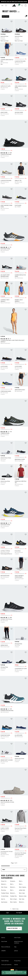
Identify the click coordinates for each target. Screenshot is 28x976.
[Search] (22, 5)
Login (7, 912)
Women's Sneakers (12, 887)
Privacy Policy (17, 960)
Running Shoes (3, 890)
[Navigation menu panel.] (2, 5)
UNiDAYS (3, 950)
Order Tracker (17, 937)
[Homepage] (14, 6)
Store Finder (4, 941)
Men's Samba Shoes (13, 902)
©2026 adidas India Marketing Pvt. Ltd (14, 974)
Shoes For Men (3, 881)
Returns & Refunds (5, 946)
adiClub (16, 950)
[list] (11, 16)
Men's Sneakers (12, 884)
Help (15, 946)
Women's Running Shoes (12, 893)
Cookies (16, 964)
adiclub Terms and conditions (18, 942)
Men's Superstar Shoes (21, 884)
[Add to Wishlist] (11, 21)
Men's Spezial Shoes (22, 887)
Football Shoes (5, 893)
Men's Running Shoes (12, 890)
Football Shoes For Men (14, 896)
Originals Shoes (12, 881)
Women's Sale (22, 896)
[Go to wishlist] (6, 5)
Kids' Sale (21, 899)
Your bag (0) (19, 912)
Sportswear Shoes (4, 902)
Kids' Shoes (4, 887)
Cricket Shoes (4, 896)
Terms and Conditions (6, 964)
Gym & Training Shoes (3, 899)
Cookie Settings (5, 960)
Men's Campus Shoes (21, 881)
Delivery (3, 937)
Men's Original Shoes (14, 899)
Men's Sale (22, 893)
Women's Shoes (3, 884)
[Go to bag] (25, 5)
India (16, 970)
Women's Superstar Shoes (21, 902)
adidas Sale (22, 890)
